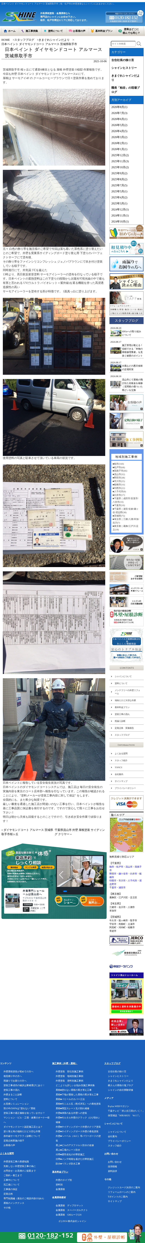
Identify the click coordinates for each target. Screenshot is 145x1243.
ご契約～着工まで (13, 1175)
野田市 (112, 873)
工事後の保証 (10, 1189)
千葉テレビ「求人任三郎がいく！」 (126, 1111)
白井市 (133, 873)
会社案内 (119, 774)
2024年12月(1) (120, 209)
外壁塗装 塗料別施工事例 (69, 1080)
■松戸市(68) (119, 467)
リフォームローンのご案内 (121, 1192)
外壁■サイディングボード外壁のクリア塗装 (78, 1126)
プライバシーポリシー (125, 788)
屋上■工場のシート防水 (68, 1150)
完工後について (12, 1184)
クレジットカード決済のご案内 (124, 1187)
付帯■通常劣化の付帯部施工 (70, 1154)
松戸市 (119, 866)
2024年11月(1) (120, 215)
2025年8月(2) (119, 179)
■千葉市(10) (119, 505)
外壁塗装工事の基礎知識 (16, 1161)
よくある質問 (121, 753)
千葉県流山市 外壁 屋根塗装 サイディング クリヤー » (80, 832)
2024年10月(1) (120, 221)
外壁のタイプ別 (64, 1180)
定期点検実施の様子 (14, 1140)
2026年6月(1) (119, 119)
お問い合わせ (115, 1162)
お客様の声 (9, 1145)
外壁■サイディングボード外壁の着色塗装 (77, 1131)
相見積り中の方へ (13, 1076)
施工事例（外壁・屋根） (64, 1063)
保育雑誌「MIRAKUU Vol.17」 (124, 1115)
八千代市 (132, 880)
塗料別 (59, 1184)
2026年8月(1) (119, 106)
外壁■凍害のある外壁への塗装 (71, 1113)
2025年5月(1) (119, 191)
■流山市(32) (119, 474)
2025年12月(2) (120, 155)
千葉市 (112, 887)
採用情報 (112, 1166)
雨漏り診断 (120, 721)
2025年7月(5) (119, 185)
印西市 (112, 880)
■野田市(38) (119, 477)
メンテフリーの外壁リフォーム (127, 692)
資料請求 (112, 1171)
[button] (58, 891)
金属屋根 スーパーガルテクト (72, 1210)
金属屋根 (60, 1189)
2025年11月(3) (120, 161)
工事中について (12, 1180)
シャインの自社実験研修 (120, 1090)
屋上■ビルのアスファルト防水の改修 (75, 1145)
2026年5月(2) (119, 125)
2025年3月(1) (119, 203)
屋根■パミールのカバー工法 (70, 1099)
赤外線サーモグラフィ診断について (22, 1136)
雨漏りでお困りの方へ (15, 1080)
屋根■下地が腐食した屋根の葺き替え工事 (77, 1094)
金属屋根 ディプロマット (69, 1205)
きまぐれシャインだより (54, 39)
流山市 (129, 866)
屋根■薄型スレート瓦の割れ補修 (72, 1108)
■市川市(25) (119, 481)
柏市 (111, 866)
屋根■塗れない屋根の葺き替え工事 (74, 1090)
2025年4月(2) (119, 197)
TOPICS (118, 767)
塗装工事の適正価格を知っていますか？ (24, 1113)
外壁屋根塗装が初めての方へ (18, 1071)
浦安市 (122, 887)
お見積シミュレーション (16, 1103)
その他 (7, 1207)
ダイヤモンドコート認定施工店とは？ (23, 1126)
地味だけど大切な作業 (125, 700)
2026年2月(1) (119, 143)
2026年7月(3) (119, 113)
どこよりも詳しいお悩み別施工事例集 (75, 1085)
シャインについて (123, 676)
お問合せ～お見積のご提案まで (20, 1170)
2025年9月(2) (119, 173)
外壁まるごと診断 (13, 1094)
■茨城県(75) (119, 515)
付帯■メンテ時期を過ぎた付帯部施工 (75, 1159)
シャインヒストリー (124, 67)
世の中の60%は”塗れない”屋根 (19, 1108)
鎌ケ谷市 (123, 873)
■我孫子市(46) (120, 470)
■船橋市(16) (119, 484)
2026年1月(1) (119, 149)
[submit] (139, 44)
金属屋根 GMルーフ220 (69, 1214)
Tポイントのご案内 (118, 1196)
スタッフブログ (24, 39)
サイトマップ (121, 781)
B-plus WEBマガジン (118, 1106)
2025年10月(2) (120, 167)
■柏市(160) (118, 463)
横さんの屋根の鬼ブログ (120, 1085)
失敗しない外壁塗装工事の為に (20, 1166)
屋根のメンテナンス (14, 1203)
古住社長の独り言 (122, 60)
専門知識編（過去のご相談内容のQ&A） (24, 1198)
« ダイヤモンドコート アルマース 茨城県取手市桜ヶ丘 (27, 832)
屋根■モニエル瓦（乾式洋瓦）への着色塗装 (78, 1103)
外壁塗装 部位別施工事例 (69, 1071)
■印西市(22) (119, 488)
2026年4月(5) (119, 131)
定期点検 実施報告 (124, 728)
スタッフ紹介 (121, 760)
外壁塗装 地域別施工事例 (69, 1076)
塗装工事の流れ (122, 714)
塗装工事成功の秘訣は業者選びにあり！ (24, 1085)
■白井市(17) (119, 495)
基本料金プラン (122, 707)
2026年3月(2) (119, 137)
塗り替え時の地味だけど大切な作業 (22, 1131)
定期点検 (8, 1193)
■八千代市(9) (119, 491)
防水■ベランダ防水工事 (68, 1163)
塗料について (121, 683)
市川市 (122, 880)
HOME (5, 39)
